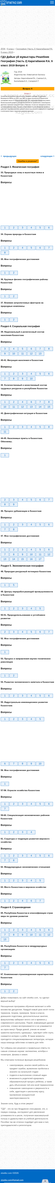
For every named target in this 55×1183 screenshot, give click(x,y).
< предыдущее (8, 156)
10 (13, 353)
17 (40, 559)
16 (31, 559)
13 (40, 353)
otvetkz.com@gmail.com (12, 1180)
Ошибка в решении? (27, 161)
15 (49, 407)
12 (31, 353)
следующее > (47, 156)
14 (40, 407)
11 (22, 353)
